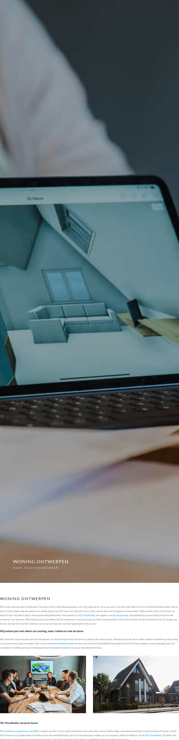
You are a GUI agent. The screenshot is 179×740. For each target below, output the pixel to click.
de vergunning (120, 615)
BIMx (36, 730)
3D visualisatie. (153, 735)
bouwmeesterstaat (63, 643)
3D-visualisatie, (86, 615)
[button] (172, 7)
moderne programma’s (17, 730)
